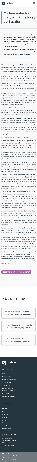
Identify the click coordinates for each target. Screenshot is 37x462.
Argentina (5, 414)
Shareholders (6, 385)
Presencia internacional (9, 379)
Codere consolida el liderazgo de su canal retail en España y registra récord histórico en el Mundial (21, 313)
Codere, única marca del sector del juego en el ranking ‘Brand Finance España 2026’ (21, 326)
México (4, 420)
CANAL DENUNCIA (11, 434)
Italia (3, 411)
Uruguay (4, 417)
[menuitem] (6, 456)
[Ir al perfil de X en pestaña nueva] (6, 453)
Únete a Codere (7, 393)
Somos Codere (6, 376)
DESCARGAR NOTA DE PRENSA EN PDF (16, 272)
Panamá (4, 423)
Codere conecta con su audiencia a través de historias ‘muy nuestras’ (21, 340)
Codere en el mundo (9, 404)
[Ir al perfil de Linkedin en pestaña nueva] (12, 453)
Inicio (4, 374)
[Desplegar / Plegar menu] (34, 3)
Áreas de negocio (7, 382)
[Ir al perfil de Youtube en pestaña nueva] (9, 453)
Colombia (5, 425)
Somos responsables (8, 396)
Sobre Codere (7, 369)
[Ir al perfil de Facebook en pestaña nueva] (3, 453)
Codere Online (6, 428)
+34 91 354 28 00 (8, 445)
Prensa (4, 399)
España (4, 408)
